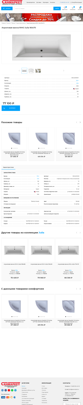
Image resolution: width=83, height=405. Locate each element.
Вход (73, 2)
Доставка (38, 2)
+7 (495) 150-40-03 (64, 2)
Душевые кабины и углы (28, 390)
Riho (77, 80)
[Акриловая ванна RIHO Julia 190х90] (41, 250)
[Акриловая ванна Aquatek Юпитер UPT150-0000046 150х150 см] (41, 138)
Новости (44, 394)
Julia (77, 83)
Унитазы (24, 388)
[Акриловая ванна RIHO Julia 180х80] (15, 250)
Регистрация (78, 2)
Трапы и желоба (26, 400)
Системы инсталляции (28, 398)
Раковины (24, 396)
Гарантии (44, 400)
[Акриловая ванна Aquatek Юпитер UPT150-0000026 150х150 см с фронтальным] (14, 138)
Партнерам (45, 2)
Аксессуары (25, 402)
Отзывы (44, 398)
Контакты (52, 2)
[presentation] (19, 70)
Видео (43, 396)
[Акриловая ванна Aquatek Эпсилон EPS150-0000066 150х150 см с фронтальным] (68, 138)
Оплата (44, 390)
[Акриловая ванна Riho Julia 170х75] (68, 250)
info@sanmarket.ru (74, 389)
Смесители (25, 392)
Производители (31, 2)
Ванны (23, 386)
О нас (43, 386)
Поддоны (24, 394)
